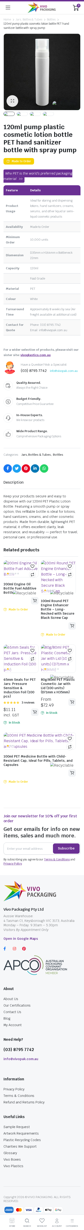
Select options (34, 712)
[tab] (14, 482)
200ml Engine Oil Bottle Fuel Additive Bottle (20, 588)
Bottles (51, 19)
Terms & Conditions (57, 859)
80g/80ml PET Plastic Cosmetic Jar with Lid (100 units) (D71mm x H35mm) (58, 685)
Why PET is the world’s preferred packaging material (38, 176)
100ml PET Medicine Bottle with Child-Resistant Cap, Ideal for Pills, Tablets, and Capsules (38, 760)
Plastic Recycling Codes (22, 1140)
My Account (13, 1025)
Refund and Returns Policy (24, 1102)
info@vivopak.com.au (64, 371)
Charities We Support (20, 1146)
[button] (32, 566)
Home (7, 19)
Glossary (10, 1153)
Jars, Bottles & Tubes (29, 19)
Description (14, 482)
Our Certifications (17, 1005)
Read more (34, 600)
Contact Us (12, 1012)
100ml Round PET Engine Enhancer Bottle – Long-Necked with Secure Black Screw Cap (57, 609)
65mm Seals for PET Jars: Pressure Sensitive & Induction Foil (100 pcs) (20, 687)
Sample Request (17, 1127)
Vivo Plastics (13, 1166)
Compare (32, 574)
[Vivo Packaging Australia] (42, 7)
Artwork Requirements (21, 1133)
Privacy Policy (13, 864)
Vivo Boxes (12, 1159)
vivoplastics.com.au (36, 355)
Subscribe (66, 848)
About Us (11, 999)
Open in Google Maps (21, 939)
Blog (7, 1018)
